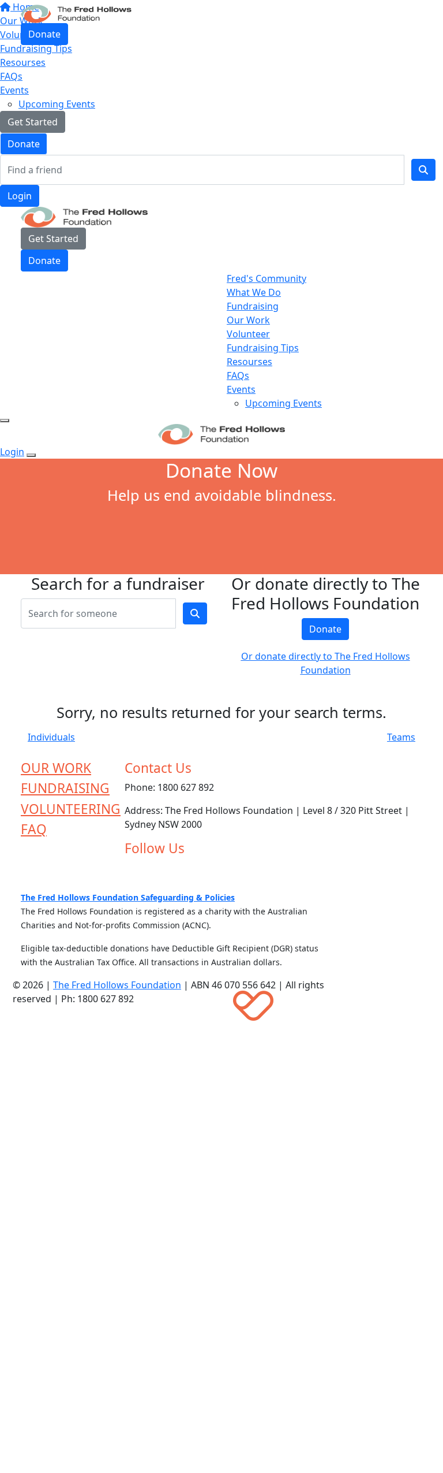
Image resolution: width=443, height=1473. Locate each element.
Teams (401, 737)
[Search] (423, 170)
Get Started (32, 122)
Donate (23, 143)
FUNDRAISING (65, 788)
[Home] (76, 12)
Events (14, 90)
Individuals (51, 737)
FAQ (34, 829)
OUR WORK (56, 768)
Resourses (23, 62)
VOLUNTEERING (71, 809)
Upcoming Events (56, 104)
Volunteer (248, 334)
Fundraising (253, 306)
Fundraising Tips (263, 347)
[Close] (31, 455)
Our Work (248, 320)
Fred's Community (266, 278)
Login (19, 195)
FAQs (11, 76)
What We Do (254, 292)
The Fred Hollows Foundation (117, 985)
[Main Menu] (4, 420)
